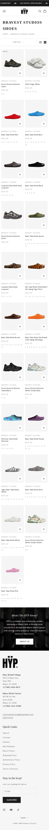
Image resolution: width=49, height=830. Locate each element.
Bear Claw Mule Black (34, 186)
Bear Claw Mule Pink (9, 591)
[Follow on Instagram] (4, 809)
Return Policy (9, 751)
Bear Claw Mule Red (9, 135)
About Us (24, 641)
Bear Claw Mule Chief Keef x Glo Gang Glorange (36, 338)
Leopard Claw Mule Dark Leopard (11, 187)
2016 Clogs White (32, 84)
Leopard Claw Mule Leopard (9, 288)
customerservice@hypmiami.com (18, 714)
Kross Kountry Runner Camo (10, 85)
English (23, 818)
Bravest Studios (8, 81)
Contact (6, 737)
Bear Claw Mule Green (34, 236)
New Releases (9, 746)
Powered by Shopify (29, 823)
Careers (6, 742)
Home (5, 34)
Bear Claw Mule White (10, 540)
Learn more (8, 717)
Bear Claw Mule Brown (10, 337)
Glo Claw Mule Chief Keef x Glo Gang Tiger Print (36, 288)
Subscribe (12, 800)
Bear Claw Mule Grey (34, 490)
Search (6, 733)
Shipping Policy (10, 755)
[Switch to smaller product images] (45, 42)
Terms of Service (10, 769)
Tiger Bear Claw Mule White (10, 491)
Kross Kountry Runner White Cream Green (34, 541)
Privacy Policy (9, 764)
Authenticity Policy (11, 760)
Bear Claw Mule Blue (33, 135)
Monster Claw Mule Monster (9, 440)
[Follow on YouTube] (11, 809)
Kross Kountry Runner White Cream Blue (34, 389)
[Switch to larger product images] (40, 42)
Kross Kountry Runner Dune (10, 237)
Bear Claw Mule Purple (34, 439)
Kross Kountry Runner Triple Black (10, 389)
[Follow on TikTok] (18, 809)
